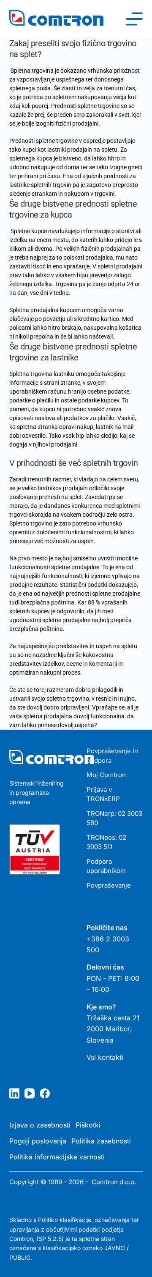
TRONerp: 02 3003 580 (114, 818)
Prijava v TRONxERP (103, 794)
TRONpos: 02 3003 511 (106, 842)
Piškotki (88, 1125)
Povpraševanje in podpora (112, 756)
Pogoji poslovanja (37, 1141)
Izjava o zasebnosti (40, 1125)
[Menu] (134, 19)
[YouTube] (29, 1093)
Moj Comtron (106, 775)
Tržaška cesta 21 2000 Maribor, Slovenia (113, 1029)
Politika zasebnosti (101, 1141)
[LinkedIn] (14, 1093)
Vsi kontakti (105, 1057)
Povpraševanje (109, 885)
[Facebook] (45, 1093)
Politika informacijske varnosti (57, 1157)
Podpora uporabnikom (106, 866)
